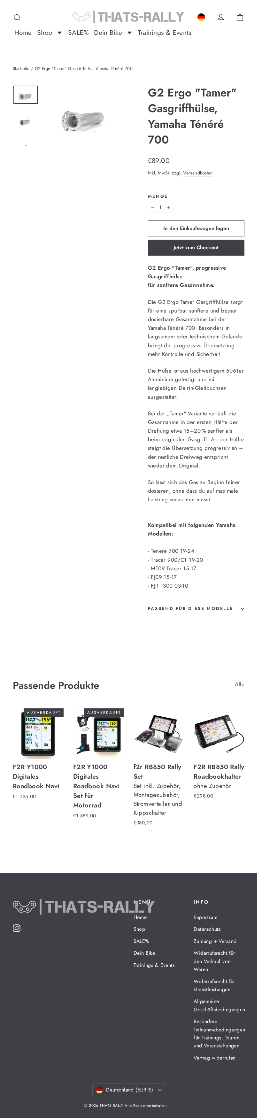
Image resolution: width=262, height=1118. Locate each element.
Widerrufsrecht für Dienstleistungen (214, 985)
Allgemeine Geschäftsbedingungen (219, 1005)
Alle (239, 684)
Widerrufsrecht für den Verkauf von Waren (214, 961)
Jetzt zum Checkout (196, 247)
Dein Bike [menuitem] (108, 32)
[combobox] (201, 16)
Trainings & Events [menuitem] (164, 32)
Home (140, 917)
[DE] (201, 16)
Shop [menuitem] (44, 32)
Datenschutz (207, 929)
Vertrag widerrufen (215, 1057)
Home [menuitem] (23, 32)
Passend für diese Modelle (190, 608)
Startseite (21, 69)
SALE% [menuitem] (78, 32)
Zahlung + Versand (215, 941)
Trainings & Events (154, 965)
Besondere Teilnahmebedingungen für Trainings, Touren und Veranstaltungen (219, 1033)
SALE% (141, 941)
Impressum (205, 917)
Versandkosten (198, 173)
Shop (139, 929)
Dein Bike (144, 953)
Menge (158, 196)
